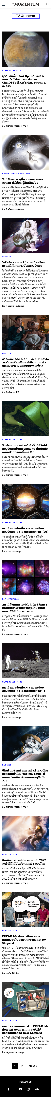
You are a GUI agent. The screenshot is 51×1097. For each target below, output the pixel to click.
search (47, 4)
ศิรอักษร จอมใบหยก (15, 209)
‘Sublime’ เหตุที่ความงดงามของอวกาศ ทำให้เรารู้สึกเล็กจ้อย (23, 181)
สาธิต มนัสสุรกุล (13, 551)
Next (33, 1066)
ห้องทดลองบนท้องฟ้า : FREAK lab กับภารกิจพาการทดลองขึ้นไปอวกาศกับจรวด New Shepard (25, 1029)
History (7, 353)
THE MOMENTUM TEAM (17, 126)
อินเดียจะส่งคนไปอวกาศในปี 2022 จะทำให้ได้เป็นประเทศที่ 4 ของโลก (24, 861)
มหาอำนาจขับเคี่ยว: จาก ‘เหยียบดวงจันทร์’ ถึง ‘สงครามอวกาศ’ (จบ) (25, 530)
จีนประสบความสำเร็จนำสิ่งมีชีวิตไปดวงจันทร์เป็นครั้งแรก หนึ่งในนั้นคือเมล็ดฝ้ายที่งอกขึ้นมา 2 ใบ (25, 449)
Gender (7, 256)
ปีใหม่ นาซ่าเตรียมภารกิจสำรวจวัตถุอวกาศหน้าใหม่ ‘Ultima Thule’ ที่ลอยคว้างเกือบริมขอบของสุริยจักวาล (25, 775)
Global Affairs (12, 70)
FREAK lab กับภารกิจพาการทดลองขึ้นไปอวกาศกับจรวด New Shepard (24, 940)
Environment (11, 599)
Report (6, 765)
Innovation (9, 854)
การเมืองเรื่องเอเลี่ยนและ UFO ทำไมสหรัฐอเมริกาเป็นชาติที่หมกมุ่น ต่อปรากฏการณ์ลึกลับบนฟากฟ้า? (25, 362)
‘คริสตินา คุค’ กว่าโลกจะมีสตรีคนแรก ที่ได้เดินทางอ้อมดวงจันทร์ (23, 264)
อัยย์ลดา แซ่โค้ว (13, 392)
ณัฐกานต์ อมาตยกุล (15, 1052)
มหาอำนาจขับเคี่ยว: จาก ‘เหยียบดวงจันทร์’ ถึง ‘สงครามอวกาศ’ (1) (24, 689)
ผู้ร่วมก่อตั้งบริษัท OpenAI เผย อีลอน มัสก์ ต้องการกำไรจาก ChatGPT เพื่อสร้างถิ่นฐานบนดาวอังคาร (24, 81)
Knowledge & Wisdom (16, 173)
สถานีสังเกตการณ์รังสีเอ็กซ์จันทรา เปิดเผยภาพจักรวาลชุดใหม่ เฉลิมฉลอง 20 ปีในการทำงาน (24, 608)
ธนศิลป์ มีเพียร (12, 973)
